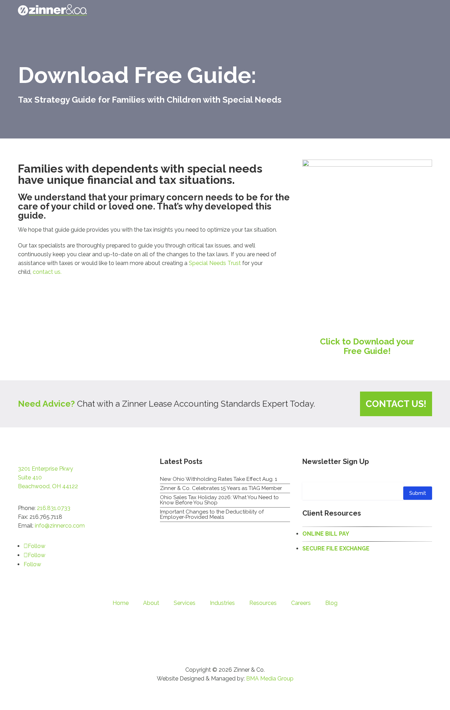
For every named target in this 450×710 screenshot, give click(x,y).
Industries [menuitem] (222, 603)
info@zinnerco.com (60, 525)
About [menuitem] (151, 603)
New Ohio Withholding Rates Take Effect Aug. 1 (218, 479)
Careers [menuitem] (301, 603)
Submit (417, 493)
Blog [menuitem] (331, 603)
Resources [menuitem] (263, 603)
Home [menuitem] (120, 603)
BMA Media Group (270, 678)
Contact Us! (396, 403)
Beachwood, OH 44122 (48, 486)
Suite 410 (30, 477)
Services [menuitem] (184, 603)
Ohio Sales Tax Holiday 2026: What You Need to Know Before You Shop (219, 500)
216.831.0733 (53, 508)
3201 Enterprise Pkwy (45, 468)
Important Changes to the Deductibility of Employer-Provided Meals (212, 514)
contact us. (48, 272)
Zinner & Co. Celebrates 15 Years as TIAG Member (221, 488)
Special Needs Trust (215, 263)
